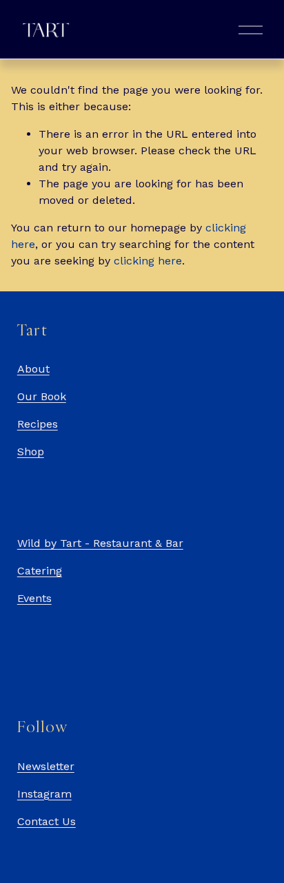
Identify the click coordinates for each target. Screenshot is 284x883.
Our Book (41, 396)
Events (34, 598)
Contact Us (46, 821)
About (33, 368)
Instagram (44, 793)
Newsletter (45, 766)
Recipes (37, 423)
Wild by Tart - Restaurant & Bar (100, 543)
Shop (30, 451)
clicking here (148, 260)
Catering (39, 570)
